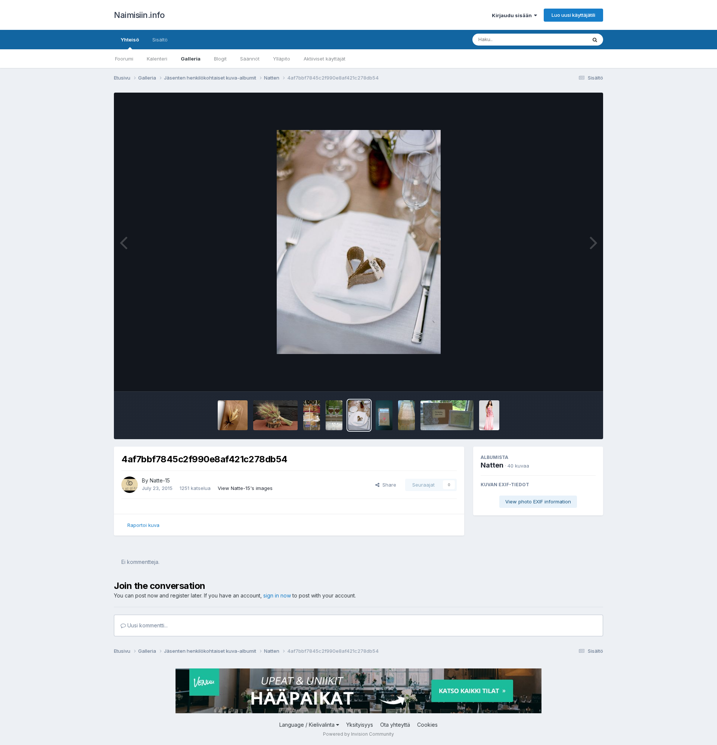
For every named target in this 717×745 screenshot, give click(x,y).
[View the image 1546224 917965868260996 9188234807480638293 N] (384, 415)
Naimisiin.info (139, 15)
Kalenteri (157, 59)
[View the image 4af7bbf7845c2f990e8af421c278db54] (359, 415)
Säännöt (250, 59)
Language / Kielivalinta (307, 724)
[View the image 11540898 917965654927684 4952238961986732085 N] (406, 415)
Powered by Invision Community (358, 734)
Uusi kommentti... (147, 625)
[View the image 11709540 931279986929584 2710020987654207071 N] (334, 415)
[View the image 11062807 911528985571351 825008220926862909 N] (447, 415)
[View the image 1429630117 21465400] (489, 415)
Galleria (191, 59)
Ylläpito (281, 59)
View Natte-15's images (245, 488)
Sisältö (160, 40)
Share (387, 485)
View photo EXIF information (538, 502)
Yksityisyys (359, 724)
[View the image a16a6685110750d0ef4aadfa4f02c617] (275, 415)
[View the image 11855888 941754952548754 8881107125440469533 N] (311, 415)
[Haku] (595, 40)
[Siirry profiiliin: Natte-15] (129, 485)
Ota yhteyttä (395, 724)
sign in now (277, 595)
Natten (492, 465)
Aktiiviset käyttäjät (324, 59)
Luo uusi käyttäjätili (573, 15)
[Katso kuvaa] (359, 242)
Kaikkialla (566, 39)
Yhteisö (130, 40)
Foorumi (124, 59)
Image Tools (572, 378)
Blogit (220, 59)
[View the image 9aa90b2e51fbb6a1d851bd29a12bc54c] (233, 415)
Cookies (427, 724)
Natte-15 (160, 480)
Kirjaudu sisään (513, 15)
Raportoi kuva (143, 525)
